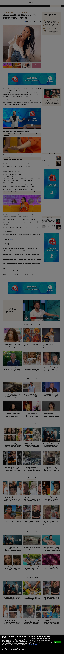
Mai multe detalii (20, 642)
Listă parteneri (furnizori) (33, 644)
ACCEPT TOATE (57, 642)
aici (9, 648)
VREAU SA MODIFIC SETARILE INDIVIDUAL (57, 645)
